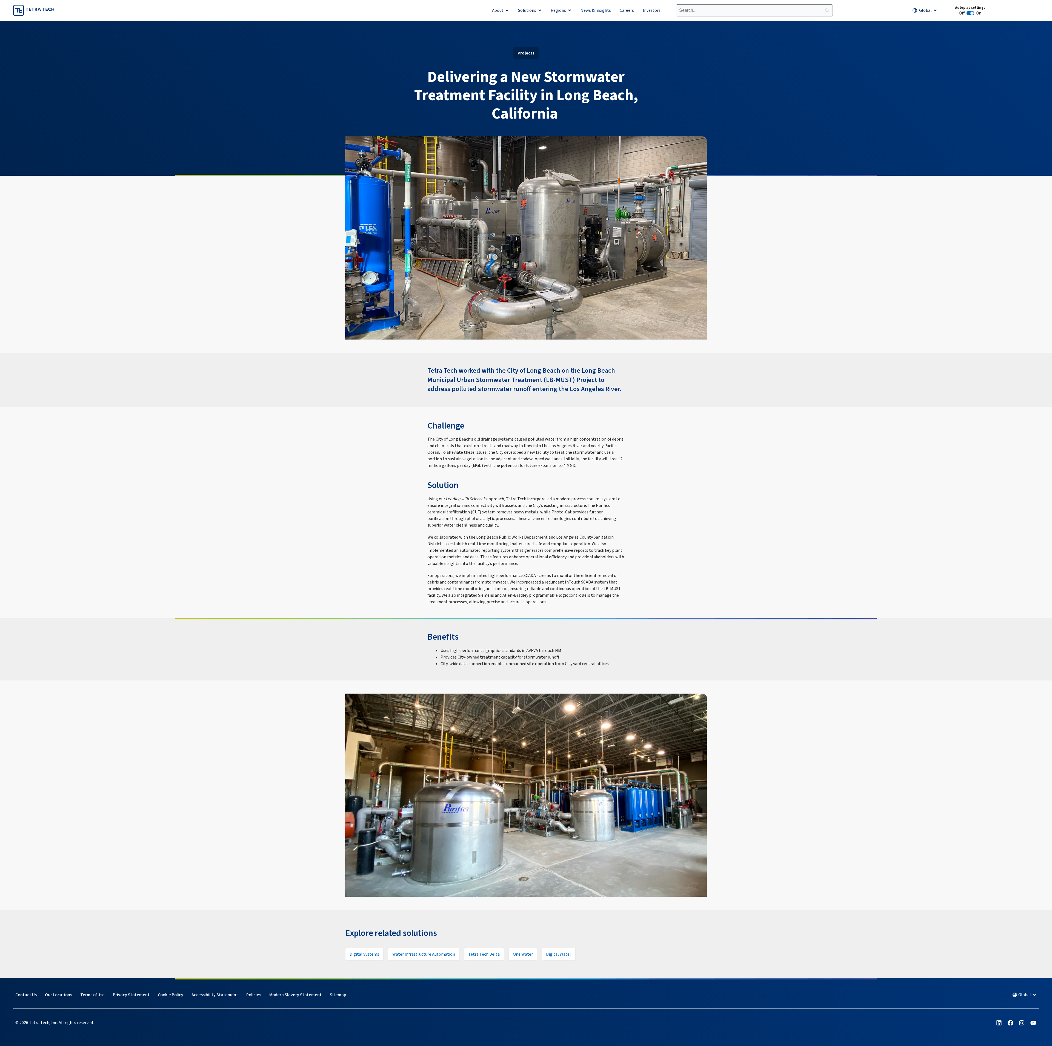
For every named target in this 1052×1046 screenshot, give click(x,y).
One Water (523, 954)
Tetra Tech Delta (484, 954)
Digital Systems (364, 954)
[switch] (970, 13)
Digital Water (558, 954)
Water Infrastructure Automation (423, 954)
